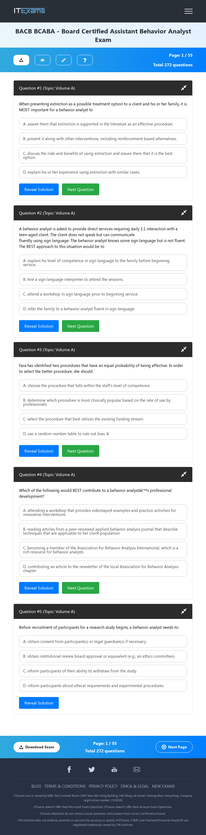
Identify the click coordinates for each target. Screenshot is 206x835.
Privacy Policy (103, 786)
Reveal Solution (38, 189)
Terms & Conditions (65, 786)
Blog (36, 786)
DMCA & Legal (135, 786)
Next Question (80, 189)
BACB (23, 30)
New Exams (163, 786)
